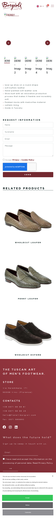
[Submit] (10, 468)
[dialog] (28, 495)
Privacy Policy (45, 463)
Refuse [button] (27, 505)
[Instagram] (10, 427)
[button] (11, 15)
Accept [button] (27, 497)
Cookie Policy (27, 160)
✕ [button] (52, 476)
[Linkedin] (16, 427)
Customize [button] (28, 512)
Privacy (15, 160)
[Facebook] (4, 427)
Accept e (19, 160)
